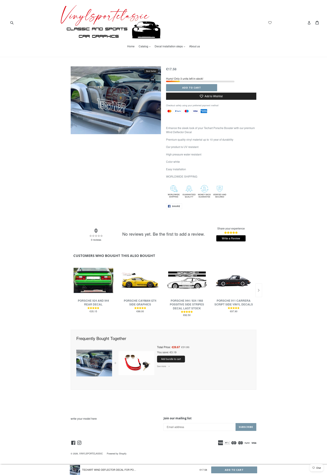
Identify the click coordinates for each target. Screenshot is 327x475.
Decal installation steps (171, 46)
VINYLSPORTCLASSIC (91, 453)
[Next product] (258, 290)
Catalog (145, 46)
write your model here (84, 419)
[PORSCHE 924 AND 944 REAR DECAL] (93, 280)
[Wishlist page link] (270, 22)
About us (194, 46)
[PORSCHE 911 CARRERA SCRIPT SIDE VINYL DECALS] (234, 280)
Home (131, 46)
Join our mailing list (178, 418)
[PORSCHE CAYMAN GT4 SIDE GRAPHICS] (140, 280)
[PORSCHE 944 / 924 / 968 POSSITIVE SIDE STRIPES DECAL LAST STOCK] (187, 280)
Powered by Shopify (117, 453)
